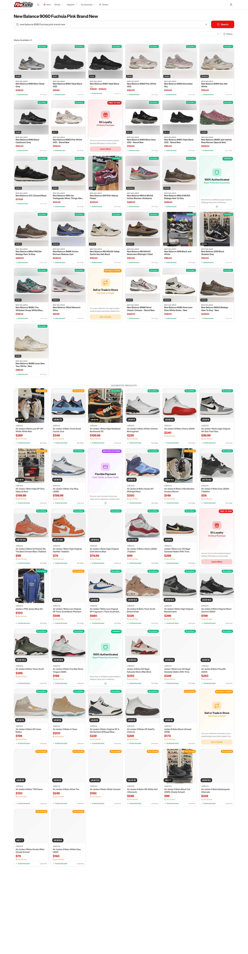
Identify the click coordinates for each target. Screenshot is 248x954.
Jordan (19, 426)
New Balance (22, 81)
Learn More (105, 149)
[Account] (231, 4)
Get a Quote (105, 317)
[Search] (38, 4)
